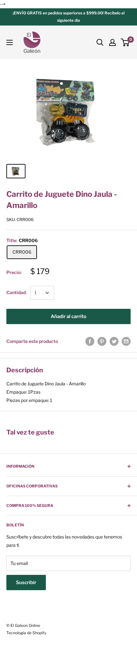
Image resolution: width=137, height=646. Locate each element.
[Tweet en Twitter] (114, 341)
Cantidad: (16, 292)
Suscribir (26, 582)
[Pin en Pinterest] (101, 341)
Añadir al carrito (68, 316)
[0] (125, 42)
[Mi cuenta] (112, 42)
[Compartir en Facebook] (89, 341)
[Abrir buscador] (100, 42)
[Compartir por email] (126, 341)
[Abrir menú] (9, 42)
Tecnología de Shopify (26, 632)
